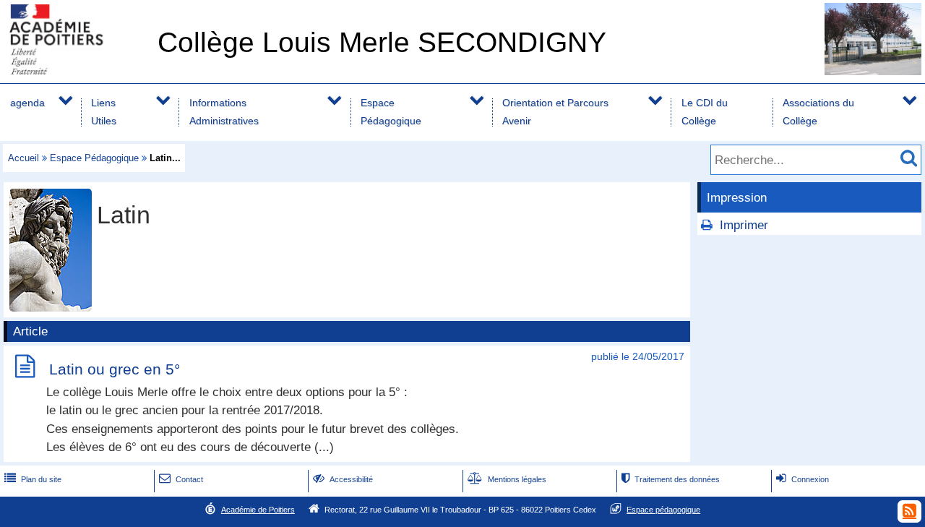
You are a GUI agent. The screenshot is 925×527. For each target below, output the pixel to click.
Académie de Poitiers (258, 509)
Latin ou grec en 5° (114, 369)
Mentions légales (507, 479)
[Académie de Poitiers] (76, 70)
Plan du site (32, 479)
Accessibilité (343, 479)
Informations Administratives (224, 112)
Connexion (802, 479)
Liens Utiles (103, 112)
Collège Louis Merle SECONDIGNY (382, 42)
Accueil (23, 158)
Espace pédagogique (663, 509)
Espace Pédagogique (391, 112)
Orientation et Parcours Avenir (555, 112)
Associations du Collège (818, 112)
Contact (181, 479)
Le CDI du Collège (704, 112)
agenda (27, 102)
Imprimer (744, 225)
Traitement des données (670, 479)
